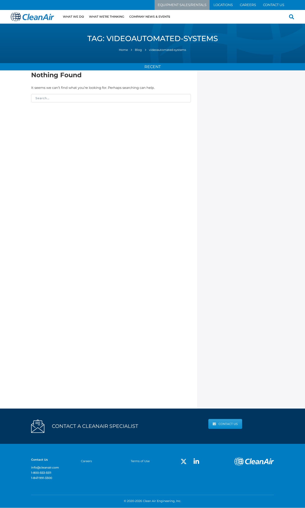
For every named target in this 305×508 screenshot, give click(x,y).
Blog (138, 50)
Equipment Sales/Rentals (182, 5)
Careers (248, 5)
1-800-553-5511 (41, 473)
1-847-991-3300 (41, 478)
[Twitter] (184, 461)
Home (123, 50)
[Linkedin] (196, 461)
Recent (152, 66)
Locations (223, 5)
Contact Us (273, 5)
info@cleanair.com (45, 467)
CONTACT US (228, 424)
